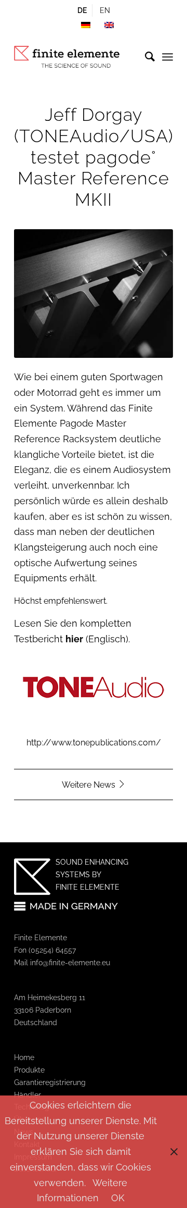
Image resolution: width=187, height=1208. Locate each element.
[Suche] (145, 57)
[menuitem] (82, 10)
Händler (27, 1095)
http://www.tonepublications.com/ (93, 743)
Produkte (29, 1070)
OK (118, 1197)
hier (74, 638)
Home (24, 1057)
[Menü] (167, 56)
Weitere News (89, 785)
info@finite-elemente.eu (70, 962)
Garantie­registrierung (50, 1082)
